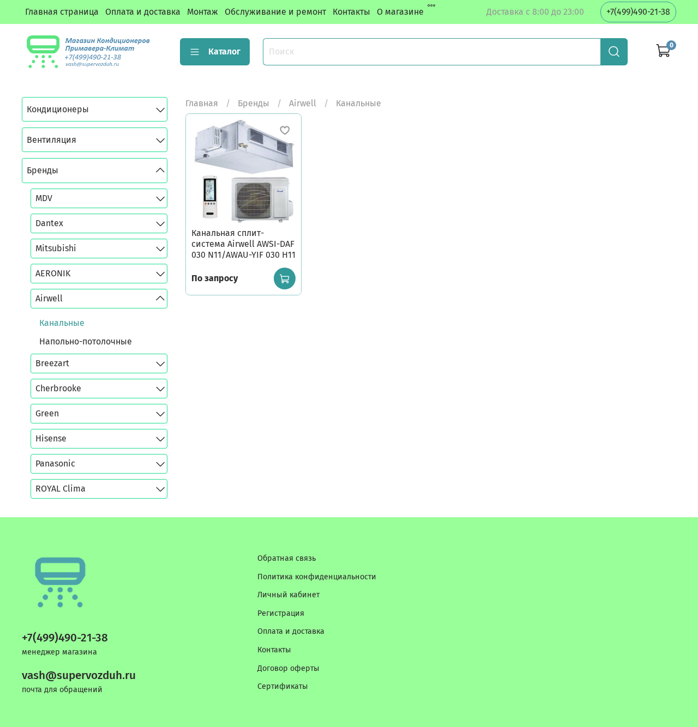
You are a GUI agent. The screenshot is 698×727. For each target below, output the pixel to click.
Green (47, 413)
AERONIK (52, 273)
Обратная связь (286, 558)
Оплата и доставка (142, 12)
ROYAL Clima (60, 488)
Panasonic (55, 463)
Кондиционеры (58, 109)
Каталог (224, 51)
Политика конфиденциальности (316, 576)
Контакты (351, 12)
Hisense (51, 438)
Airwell (302, 103)
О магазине (400, 12)
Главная (201, 103)
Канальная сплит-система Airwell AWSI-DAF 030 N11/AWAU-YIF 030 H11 (243, 244)
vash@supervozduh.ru (79, 675)
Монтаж (202, 12)
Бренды (253, 103)
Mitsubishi (55, 248)
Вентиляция (51, 140)
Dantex (49, 223)
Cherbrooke (58, 388)
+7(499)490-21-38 (638, 12)
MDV (43, 198)
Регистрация (280, 613)
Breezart (52, 363)
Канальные (62, 323)
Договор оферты (288, 668)
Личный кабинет (288, 594)
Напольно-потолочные (85, 341)
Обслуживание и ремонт (275, 12)
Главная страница (62, 12)
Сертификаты (282, 686)
